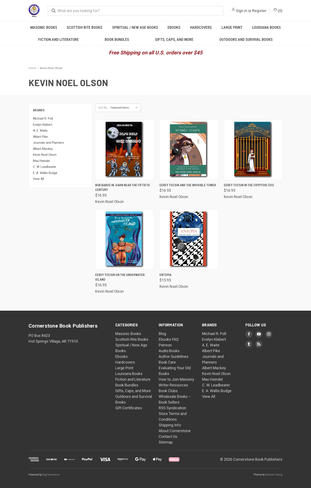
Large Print (232, 27)
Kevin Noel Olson (44, 155)
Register (259, 10)
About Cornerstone (175, 431)
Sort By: (103, 107)
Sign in (241, 10)
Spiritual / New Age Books (135, 27)
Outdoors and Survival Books (246, 39)
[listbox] (125, 108)
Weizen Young (274, 474)
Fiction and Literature (58, 39)
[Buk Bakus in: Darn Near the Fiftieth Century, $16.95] (124, 149)
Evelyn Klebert (42, 125)
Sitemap (166, 442)
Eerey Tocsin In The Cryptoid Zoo (249, 185)
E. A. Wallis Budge (45, 173)
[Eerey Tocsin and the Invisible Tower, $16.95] (188, 149)
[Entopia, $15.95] (188, 239)
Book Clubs (168, 391)
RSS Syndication (172, 408)
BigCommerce (51, 474)
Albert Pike (40, 137)
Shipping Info (170, 425)
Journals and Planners (48, 143)
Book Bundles (117, 39)
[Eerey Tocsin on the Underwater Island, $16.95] (124, 239)
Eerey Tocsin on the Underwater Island (120, 277)
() (279, 10)
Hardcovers (201, 27)
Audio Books (169, 351)
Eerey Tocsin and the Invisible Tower (188, 185)
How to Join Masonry (176, 379)
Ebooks (174, 27)
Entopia (165, 275)
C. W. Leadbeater (44, 167)
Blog (162, 333)
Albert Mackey (43, 149)
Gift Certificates (128, 408)
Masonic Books (43, 27)
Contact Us (168, 436)
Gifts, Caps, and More (174, 39)
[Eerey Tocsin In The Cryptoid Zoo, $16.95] (253, 149)
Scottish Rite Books (84, 27)
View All (38, 179)
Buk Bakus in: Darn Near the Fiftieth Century (122, 187)
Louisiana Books (266, 27)
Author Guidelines (174, 356)
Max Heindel (41, 161)
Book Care (167, 362)
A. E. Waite (40, 130)
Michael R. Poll (43, 118)
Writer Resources (173, 385)
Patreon (165, 345)
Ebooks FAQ (169, 339)
